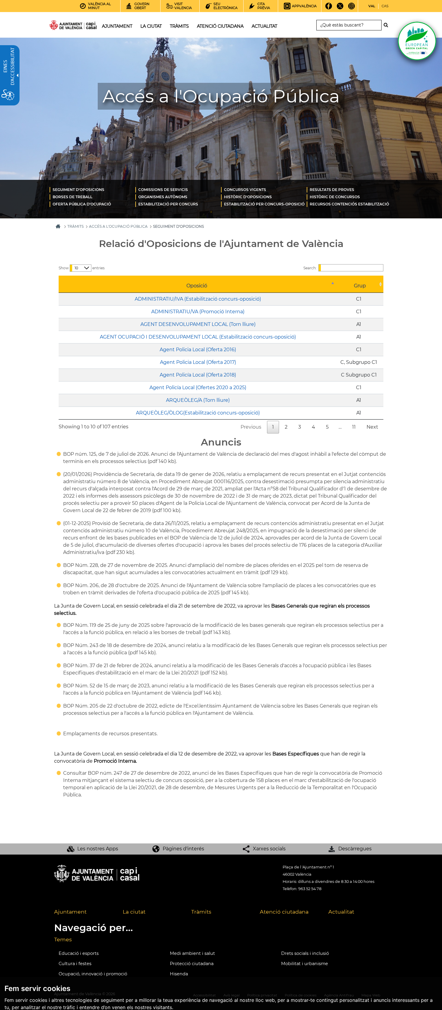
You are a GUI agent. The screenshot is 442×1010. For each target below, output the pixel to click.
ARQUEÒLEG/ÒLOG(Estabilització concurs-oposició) (198, 413)
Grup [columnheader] (360, 286)
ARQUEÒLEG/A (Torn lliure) (198, 400)
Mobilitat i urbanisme (304, 963)
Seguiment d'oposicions (78, 189)
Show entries (82, 268)
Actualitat (341, 911)
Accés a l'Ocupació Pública (118, 226)
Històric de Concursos (335, 197)
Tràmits (201, 911)
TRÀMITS (75, 226)
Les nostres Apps (97, 849)
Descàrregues (355, 849)
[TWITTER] (340, 8)
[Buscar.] (387, 25)
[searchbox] (349, 25)
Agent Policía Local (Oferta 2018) (198, 375)
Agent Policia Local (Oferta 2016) (198, 349)
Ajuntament (70, 911)
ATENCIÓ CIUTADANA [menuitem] (220, 26)
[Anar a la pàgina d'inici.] (62, 26)
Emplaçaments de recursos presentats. (110, 733)
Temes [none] (63, 939)
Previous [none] (251, 427)
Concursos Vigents (245, 189)
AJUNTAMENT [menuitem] (117, 26)
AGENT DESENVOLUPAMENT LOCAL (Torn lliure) (198, 324)
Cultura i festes (75, 963)
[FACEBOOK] (329, 8)
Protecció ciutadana (191, 963)
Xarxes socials (269, 849)
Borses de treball (72, 197)
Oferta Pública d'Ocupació (82, 204)
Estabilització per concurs (168, 204)
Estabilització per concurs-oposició (264, 204)
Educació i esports (79, 953)
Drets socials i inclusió (305, 953)
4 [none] (313, 427)
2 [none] (286, 427)
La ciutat (134, 911)
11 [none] (354, 427)
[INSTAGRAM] (352, 8)
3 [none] (299, 427)
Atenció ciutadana (284, 911)
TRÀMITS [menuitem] (179, 26)
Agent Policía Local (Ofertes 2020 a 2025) (197, 387)
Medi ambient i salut (192, 953)
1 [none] (273, 427)
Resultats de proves (332, 189)
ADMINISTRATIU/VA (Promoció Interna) (197, 311)
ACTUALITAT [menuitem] (264, 26)
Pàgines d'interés (183, 849)
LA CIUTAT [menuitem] (151, 26)
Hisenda (179, 974)
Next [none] (372, 427)
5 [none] (327, 427)
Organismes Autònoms (162, 197)
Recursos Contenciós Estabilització (349, 204)
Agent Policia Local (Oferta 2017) (198, 362)
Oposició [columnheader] (196, 286)
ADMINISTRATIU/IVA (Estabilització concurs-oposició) (198, 299)
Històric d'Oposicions (248, 197)
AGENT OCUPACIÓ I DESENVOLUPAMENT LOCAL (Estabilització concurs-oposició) (198, 337)
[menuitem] (92, 189)
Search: (310, 268)
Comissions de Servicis (163, 189)
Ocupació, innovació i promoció (93, 974)
